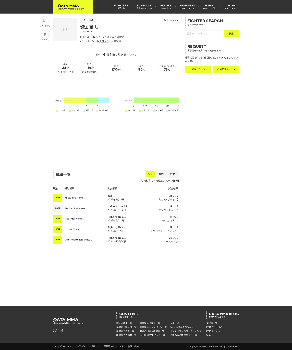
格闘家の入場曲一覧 (126, 335)
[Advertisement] (114, 85)
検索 (231, 33)
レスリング (103, 41)
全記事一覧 (211, 323)
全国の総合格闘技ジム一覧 (183, 335)
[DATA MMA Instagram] (61, 330)
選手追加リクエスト (114, 346)
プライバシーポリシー (88, 346)
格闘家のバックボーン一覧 (153, 327)
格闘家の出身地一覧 (150, 323)
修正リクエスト (227, 69)
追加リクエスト (200, 69)
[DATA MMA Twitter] (55, 330)
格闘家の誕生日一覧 (126, 327)
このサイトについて (63, 346)
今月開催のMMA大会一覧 (152, 335)
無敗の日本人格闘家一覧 (152, 331)
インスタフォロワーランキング (186, 331)
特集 (208, 335)
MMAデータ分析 (214, 327)
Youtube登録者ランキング (183, 327)
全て (150, 173)
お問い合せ (133, 346)
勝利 (161, 173)
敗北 (172, 173)
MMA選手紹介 (213, 331)
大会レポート (177, 323)
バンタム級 (88, 20)
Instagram (172, 20)
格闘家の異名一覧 (125, 331)
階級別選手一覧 (124, 323)
